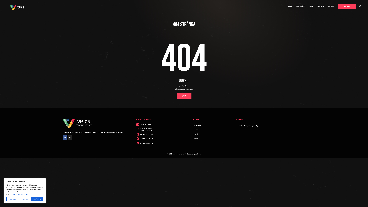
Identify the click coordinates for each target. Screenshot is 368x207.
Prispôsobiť (12, 199)
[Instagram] (70, 137)
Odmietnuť (24, 199)
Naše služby (197, 125)
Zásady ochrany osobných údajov (20, 194)
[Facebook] (65, 137)
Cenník (195, 134)
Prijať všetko (37, 199)
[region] (25, 190)
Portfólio (196, 130)
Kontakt (195, 139)
